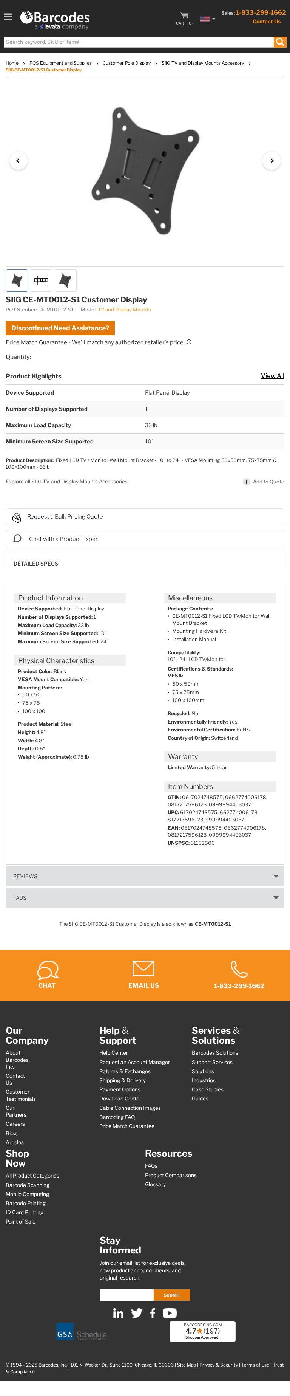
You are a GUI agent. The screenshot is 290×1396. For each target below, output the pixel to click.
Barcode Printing (26, 1203)
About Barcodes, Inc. (18, 1059)
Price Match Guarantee (126, 1126)
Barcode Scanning (27, 1185)
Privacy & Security (218, 1365)
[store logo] (55, 20)
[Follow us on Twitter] (137, 1316)
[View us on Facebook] (152, 1316)
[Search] (280, 42)
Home (13, 63)
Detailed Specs (36, 564)
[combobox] (145, 42)
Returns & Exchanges (125, 1071)
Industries (204, 1080)
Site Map (186, 1365)
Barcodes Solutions (215, 1053)
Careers (15, 1124)
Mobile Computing (27, 1194)
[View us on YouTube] (170, 1316)
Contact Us (267, 21)
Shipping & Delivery (122, 1080)
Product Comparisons (171, 1175)
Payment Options (119, 1089)
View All (272, 376)
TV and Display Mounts (124, 310)
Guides (200, 1098)
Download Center (120, 1098)
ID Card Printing (24, 1212)
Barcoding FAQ (117, 1117)
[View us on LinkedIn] (118, 1316)
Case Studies (208, 1089)
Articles (15, 1142)
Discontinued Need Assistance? (60, 328)
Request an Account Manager (134, 1062)
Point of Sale (20, 1222)
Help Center (113, 1053)
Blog (11, 1133)
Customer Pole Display (127, 63)
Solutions (203, 1071)
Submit (172, 1295)
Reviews (25, 876)
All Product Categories (32, 1176)
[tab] (145, 560)
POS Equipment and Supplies (61, 63)
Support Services (212, 1062)
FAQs (19, 898)
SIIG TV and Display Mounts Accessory (203, 63)
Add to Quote (268, 482)
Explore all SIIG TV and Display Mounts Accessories (67, 482)
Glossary (155, 1184)
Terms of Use (255, 1365)
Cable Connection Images (130, 1108)
